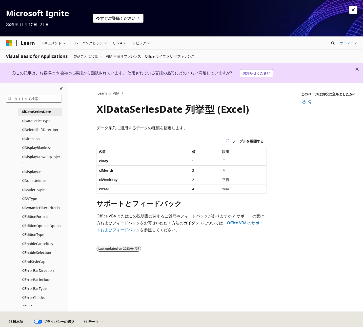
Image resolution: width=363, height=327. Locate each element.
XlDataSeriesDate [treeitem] (36, 111)
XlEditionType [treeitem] (33, 234)
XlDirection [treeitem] (31, 138)
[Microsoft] (9, 43)
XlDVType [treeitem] (29, 198)
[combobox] (34, 99)
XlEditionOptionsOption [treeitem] (41, 225)
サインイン (348, 42)
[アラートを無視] (353, 10)
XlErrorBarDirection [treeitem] (38, 270)
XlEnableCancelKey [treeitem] (37, 243)
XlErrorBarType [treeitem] (34, 288)
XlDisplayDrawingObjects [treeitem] (42, 159)
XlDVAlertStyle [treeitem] (33, 189)
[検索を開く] (333, 43)
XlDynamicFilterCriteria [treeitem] (41, 207)
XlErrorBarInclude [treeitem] (36, 279)
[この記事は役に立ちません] (310, 102)
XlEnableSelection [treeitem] (36, 252)
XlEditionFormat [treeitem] (35, 216)
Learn (102, 93)
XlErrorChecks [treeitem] (33, 297)
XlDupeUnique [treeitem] (34, 180)
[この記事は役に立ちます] (304, 102)
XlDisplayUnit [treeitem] (33, 171)
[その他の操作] (262, 93)
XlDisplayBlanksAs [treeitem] (37, 147)
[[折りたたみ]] (61, 89)
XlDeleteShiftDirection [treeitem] (40, 129)
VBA (116, 93)
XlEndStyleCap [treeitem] (33, 261)
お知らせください (256, 73)
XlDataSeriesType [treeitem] (36, 120)
